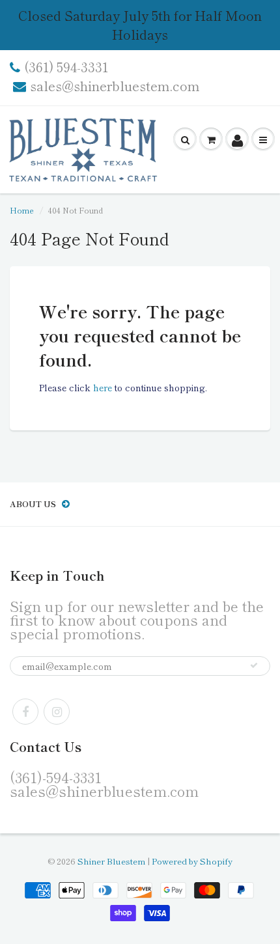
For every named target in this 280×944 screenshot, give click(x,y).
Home (22, 209)
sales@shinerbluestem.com (115, 86)
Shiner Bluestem (111, 861)
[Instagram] (57, 712)
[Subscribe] (254, 665)
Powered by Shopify (192, 861)
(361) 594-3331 (66, 67)
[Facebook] (25, 712)
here (102, 387)
